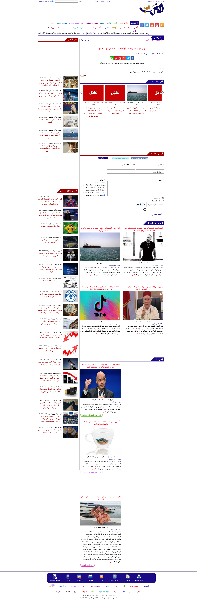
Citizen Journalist (114, 580)
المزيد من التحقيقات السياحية (91, 415)
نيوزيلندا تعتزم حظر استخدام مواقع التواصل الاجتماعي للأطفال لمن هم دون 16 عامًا (124, 33)
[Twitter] (120, 159)
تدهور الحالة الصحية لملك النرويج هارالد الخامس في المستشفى (115, 110)
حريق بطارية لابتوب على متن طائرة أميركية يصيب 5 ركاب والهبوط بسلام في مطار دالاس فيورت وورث (54, 33)
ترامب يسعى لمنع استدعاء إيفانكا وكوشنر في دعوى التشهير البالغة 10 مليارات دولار (50, 109)
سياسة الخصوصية (55, 580)
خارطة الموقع (139, 580)
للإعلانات (90, 580)
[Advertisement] (88, 10)
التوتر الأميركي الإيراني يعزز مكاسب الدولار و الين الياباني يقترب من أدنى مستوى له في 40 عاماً (50, 310)
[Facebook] (140, 159)
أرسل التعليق (158, 214)
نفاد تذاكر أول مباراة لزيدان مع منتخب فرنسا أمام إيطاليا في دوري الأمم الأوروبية (50, 215)
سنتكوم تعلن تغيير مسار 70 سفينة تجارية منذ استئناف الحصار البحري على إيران (50, 135)
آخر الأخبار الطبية (87, 565)
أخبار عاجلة (150, 40)
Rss (102, 580)
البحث (80, 1)
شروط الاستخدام (100, 182)
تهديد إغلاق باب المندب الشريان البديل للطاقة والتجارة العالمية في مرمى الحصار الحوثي (50, 405)
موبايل (68, 580)
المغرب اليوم (48, 1)
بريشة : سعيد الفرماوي (50, 280)
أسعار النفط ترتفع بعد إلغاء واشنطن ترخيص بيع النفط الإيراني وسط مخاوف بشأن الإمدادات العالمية (50, 378)
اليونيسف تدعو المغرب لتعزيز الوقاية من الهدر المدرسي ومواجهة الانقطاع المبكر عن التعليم (50, 82)
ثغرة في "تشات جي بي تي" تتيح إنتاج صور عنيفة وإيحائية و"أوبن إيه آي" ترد (50, 269)
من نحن (128, 580)
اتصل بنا (79, 580)
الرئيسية (159, 40)
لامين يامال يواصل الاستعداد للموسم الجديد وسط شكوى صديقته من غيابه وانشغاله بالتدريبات (50, 201)
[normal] (85, 40)
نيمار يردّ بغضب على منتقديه (50, 226)
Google (40, 1)
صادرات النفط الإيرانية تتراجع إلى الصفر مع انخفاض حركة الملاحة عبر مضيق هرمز (137, 110)
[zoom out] (88, 40)
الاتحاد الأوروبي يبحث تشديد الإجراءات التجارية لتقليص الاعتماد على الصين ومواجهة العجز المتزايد (50, 418)
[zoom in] (82, 40)
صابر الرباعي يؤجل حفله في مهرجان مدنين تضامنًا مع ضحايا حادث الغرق (50, 148)
